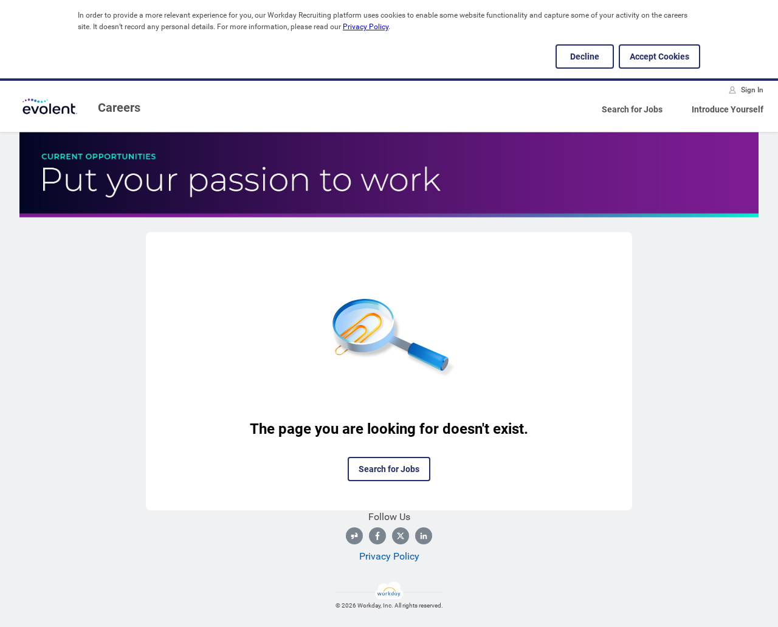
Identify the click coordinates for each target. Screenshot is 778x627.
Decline (584, 56)
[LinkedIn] (423, 535)
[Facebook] (377, 535)
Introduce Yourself (727, 109)
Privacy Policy (365, 26)
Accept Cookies (659, 56)
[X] (400, 535)
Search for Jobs (632, 109)
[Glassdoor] (354, 535)
